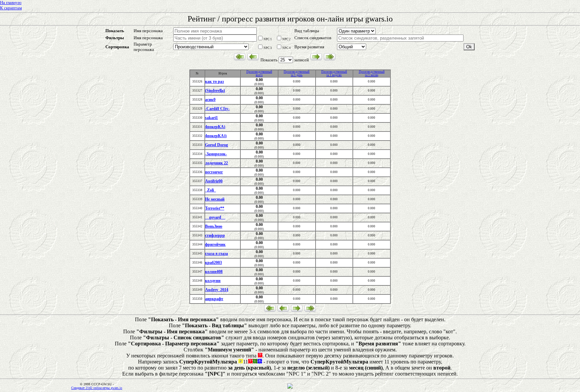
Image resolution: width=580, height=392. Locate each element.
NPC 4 (286, 48)
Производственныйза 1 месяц (372, 73)
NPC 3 (267, 48)
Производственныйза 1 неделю (334, 73)
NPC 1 (267, 39)
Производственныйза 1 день (296, 73)
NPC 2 (286, 39)
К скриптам (11, 7)
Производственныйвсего (259, 73)
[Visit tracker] (290, 387)
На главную (10, 2)
